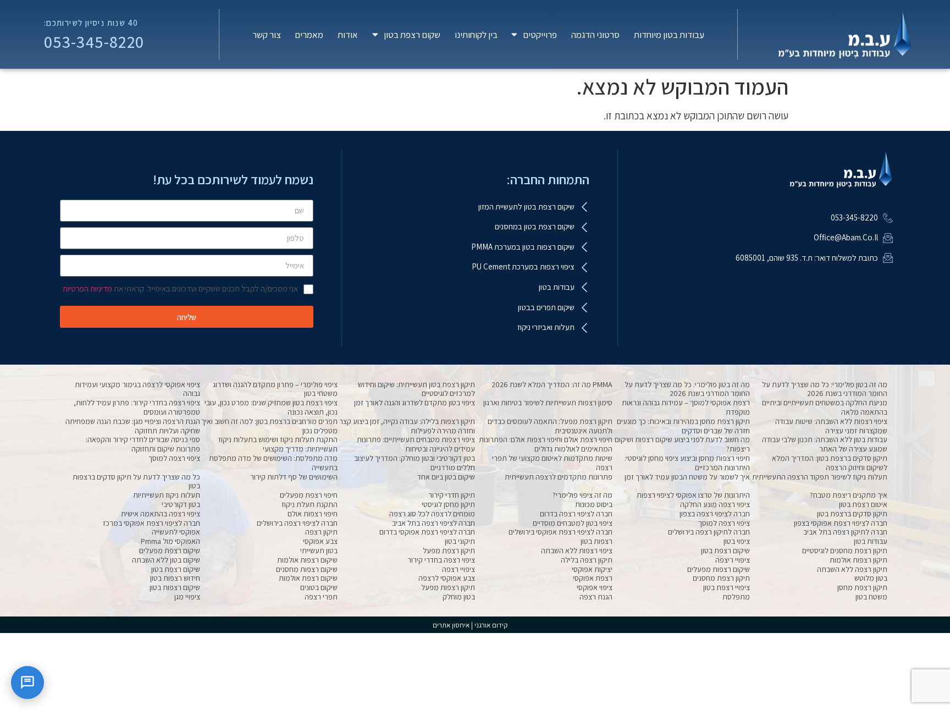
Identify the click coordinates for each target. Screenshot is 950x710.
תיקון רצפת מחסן (862, 587)
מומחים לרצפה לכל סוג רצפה (432, 514)
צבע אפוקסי (320, 541)
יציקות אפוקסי (592, 569)
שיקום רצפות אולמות (307, 560)
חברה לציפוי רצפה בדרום (576, 514)
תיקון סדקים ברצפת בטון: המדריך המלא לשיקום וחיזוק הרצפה (829, 462)
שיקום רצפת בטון (725, 550)
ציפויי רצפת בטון (726, 587)
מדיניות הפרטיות (87, 288)
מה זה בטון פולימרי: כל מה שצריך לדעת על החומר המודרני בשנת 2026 (824, 389)
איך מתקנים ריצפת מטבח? (848, 495)
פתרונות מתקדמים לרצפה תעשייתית (558, 477)
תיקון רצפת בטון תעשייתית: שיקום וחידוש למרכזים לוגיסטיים (416, 389)
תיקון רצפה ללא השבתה (852, 569)
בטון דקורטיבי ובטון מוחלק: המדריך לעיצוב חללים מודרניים (414, 462)
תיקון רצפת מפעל (449, 550)
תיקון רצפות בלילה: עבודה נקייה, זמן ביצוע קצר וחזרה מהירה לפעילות (407, 426)
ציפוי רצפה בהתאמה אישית (160, 514)
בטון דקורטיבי (181, 504)
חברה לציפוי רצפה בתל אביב (433, 523)
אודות (348, 35)
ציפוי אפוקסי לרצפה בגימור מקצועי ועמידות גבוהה (137, 389)
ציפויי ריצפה (732, 560)
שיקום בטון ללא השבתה (166, 560)
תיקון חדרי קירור (451, 495)
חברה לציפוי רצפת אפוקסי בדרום (427, 532)
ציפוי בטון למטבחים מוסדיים (572, 523)
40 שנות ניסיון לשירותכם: (91, 22)
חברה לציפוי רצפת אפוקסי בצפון (840, 523)
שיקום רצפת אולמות (308, 578)
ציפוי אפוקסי (594, 587)
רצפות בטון (596, 541)
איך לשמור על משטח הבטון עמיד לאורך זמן (687, 477)
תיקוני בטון (460, 541)
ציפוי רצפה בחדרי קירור (441, 560)
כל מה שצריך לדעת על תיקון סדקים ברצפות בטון (136, 481)
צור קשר (266, 35)
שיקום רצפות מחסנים (307, 569)
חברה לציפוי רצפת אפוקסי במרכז (151, 523)
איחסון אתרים (451, 625)
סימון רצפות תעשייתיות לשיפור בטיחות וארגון (547, 403)
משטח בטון (871, 597)
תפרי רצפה (321, 597)
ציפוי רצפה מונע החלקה (715, 504)
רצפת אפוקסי (592, 578)
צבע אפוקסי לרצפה (446, 578)
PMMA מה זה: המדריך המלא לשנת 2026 (551, 384)
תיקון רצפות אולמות (858, 560)
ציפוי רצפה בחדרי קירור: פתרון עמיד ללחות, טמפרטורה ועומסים (137, 407)
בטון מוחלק (459, 597)
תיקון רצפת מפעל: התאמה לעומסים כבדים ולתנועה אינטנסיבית (550, 426)
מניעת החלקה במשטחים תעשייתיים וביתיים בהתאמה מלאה (824, 407)
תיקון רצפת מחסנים (721, 578)
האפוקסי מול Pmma (170, 541)
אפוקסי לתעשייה (176, 532)
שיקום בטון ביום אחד (446, 477)
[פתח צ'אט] (27, 682)
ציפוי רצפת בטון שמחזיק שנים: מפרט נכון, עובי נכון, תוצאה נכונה (271, 407)
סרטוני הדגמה (595, 35)
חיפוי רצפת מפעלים (309, 495)
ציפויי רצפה (458, 569)
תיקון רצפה (321, 532)
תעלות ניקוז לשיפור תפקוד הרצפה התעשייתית (819, 477)
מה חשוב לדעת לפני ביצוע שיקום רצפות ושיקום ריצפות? (682, 444)
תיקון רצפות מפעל (448, 587)
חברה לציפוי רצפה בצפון (715, 514)
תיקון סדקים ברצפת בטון (852, 514)
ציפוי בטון (736, 541)
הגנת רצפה (595, 597)
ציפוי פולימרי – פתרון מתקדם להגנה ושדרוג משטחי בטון (275, 389)
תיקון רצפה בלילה (586, 560)
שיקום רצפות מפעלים (718, 569)
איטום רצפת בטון (863, 504)
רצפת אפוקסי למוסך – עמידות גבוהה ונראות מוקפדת (686, 407)
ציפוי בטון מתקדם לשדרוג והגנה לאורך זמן (414, 403)
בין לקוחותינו (476, 35)
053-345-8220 (94, 42)
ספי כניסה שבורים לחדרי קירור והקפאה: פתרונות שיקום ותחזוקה (143, 444)
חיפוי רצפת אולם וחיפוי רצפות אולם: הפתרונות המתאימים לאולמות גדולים (545, 444)
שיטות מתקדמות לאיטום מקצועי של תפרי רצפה (552, 462)
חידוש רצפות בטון (175, 578)
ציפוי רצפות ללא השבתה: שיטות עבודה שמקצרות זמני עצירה (831, 426)
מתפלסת (736, 597)
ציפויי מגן (187, 597)
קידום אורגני (491, 625)
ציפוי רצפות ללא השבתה (576, 550)
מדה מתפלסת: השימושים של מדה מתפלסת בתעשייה (273, 462)
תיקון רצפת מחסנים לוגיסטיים (844, 550)
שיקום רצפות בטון (175, 587)
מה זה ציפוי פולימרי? (582, 495)
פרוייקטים (540, 35)
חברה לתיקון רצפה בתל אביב (845, 532)
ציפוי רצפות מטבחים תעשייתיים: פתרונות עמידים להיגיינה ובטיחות (416, 444)
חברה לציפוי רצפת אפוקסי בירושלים (560, 532)
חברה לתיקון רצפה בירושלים (709, 532)
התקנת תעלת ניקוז (309, 504)
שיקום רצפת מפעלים (169, 550)
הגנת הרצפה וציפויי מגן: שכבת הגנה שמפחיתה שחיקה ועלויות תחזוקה (132, 426)
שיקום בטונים (319, 587)
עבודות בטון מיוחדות (669, 35)
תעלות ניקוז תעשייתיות (166, 495)
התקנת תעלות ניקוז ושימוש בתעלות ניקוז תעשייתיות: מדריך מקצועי (278, 444)
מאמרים (309, 35)
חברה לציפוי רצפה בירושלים (297, 523)
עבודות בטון (870, 541)
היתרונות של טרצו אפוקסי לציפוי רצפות (693, 495)
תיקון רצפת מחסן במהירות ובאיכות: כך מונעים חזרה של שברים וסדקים (683, 426)
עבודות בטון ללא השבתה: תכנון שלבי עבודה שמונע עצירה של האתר (824, 444)
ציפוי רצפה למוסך (174, 458)
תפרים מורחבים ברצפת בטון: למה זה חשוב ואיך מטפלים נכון (269, 426)
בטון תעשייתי (319, 550)
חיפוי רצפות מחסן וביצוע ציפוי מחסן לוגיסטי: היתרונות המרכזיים (687, 462)
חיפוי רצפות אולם (313, 514)
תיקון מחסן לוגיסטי (448, 504)
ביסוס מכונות (593, 504)
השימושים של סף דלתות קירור (294, 477)
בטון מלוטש (870, 578)
